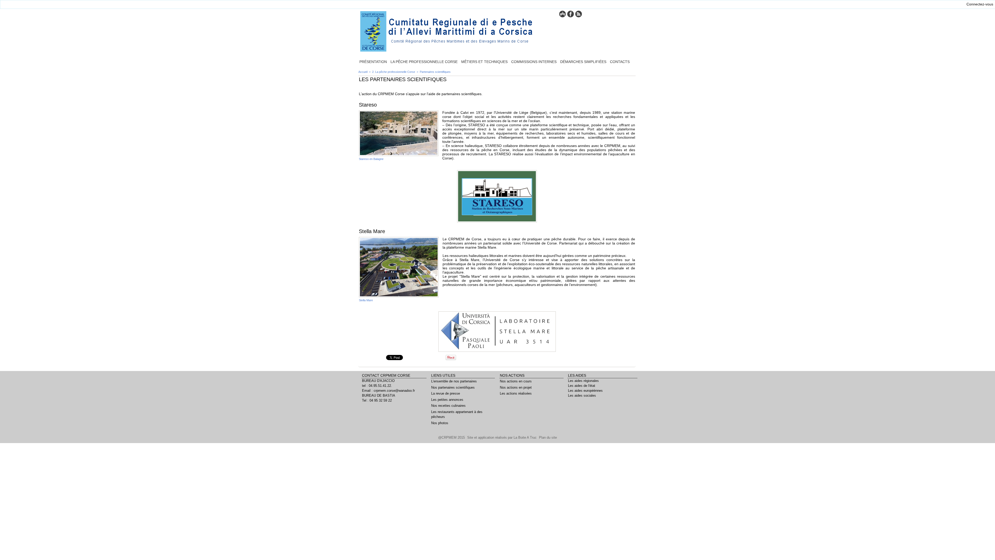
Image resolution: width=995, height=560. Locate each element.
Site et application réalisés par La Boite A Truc (502, 437)
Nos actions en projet (516, 387)
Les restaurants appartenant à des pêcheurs (456, 414)
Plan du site (548, 437)
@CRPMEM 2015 (452, 437)
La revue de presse (445, 393)
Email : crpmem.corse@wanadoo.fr (388, 391)
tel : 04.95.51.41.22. (377, 386)
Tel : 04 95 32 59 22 (377, 400)
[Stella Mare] (399, 238)
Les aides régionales (583, 381)
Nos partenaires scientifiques (453, 387)
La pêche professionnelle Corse (424, 62)
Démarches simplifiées (583, 62)
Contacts (620, 62)
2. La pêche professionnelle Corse (393, 71)
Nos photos (439, 423)
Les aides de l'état (581, 386)
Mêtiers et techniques (484, 62)
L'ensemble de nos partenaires (454, 381)
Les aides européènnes (585, 391)
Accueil (362, 71)
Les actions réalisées (516, 393)
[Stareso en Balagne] (398, 112)
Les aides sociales (582, 395)
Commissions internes (534, 62)
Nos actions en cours (516, 381)
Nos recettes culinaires (448, 406)
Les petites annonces (447, 400)
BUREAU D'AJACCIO (378, 381)
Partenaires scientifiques (435, 71)
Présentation (373, 62)
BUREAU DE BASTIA (378, 395)
